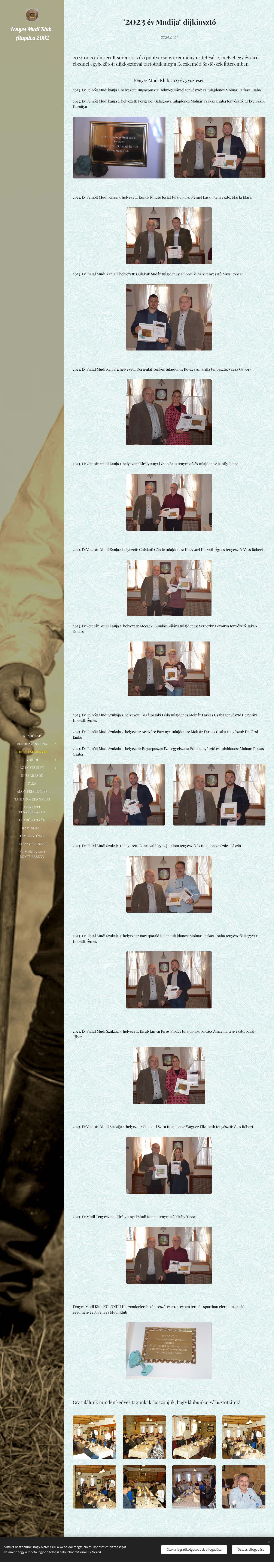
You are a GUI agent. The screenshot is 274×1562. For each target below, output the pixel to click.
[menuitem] (32, 735)
